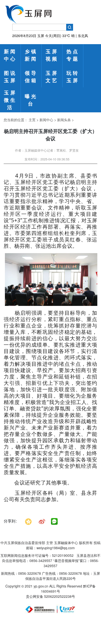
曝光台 (31, 99)
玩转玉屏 (72, 76)
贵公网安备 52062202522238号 (50, 596)
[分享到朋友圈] (54, 521)
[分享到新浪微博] (42, 521)
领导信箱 (31, 76)
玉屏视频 (52, 55)
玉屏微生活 (10, 100)
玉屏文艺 (52, 76)
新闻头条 (64, 119)
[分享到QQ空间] (28, 521)
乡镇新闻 (31, 55)
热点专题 (72, 55)
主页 (32, 119)
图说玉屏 (10, 76)
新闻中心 (10, 55)
